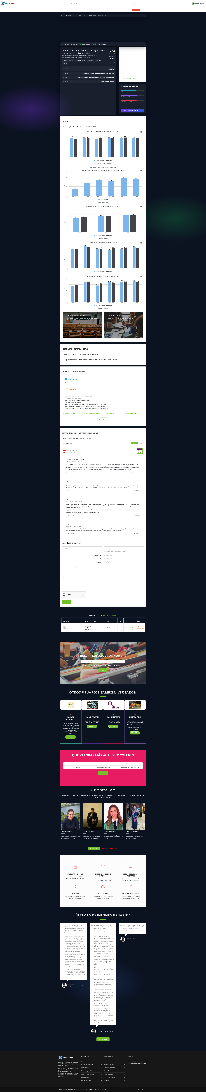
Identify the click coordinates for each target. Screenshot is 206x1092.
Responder (137, 472)
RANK (139, 451)
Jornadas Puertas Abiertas (88, 1061)
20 (73, 490)
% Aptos (109, 163)
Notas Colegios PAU (86, 1071)
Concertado (99, 665)
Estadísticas (103, 894)
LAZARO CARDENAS (71, 718)
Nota (97, 163)
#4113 (139, 452)
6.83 (140, 449)
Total (106, 202)
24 (68, 533)
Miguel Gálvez (88, 832)
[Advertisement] (103, 29)
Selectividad (112, 628)
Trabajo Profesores (95, 10)
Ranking (101, 202)
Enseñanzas (66, 44)
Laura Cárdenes (132, 832)
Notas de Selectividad (130, 894)
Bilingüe (118, 665)
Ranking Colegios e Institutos (103, 875)
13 (68, 515)
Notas (104, 10)
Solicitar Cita (115, 359)
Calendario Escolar (81, 60)
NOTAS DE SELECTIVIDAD (75, 315)
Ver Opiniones (104, 1039)
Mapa (94, 44)
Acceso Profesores (109, 1071)
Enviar (67, 602)
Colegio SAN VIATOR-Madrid (133, 940)
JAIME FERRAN (92, 717)
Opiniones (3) (102, 44)
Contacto (147, 10)
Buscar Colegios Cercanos (129, 78)
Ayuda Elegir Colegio (115, 10)
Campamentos (67, 10)
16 (68, 472)
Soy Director (102, 419)
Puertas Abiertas (85, 44)
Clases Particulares (80, 10)
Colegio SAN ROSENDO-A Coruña (75, 986)
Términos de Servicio (100, 1089)
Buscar (56, 10)
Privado (109, 665)
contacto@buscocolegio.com (138, 1063)
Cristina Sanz (66, 832)
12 (68, 490)
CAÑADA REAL (135, 717)
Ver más (70, 737)
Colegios (132, 10)
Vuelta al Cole (130, 628)
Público (89, 665)
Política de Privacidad (86, 1089)
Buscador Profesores (109, 1067)
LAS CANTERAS (113, 717)
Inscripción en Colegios (87, 1064)
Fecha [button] (133, 443)
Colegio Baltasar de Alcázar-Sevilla (105, 1031)
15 (73, 533)
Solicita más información (133, 110)
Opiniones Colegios (109, 1077)
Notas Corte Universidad (87, 1074)
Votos (140, 443)
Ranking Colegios (109, 1074)
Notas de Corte (120, 628)
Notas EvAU (75, 44)
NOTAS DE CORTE (113, 315)
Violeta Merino (110, 832)
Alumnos (102, 163)
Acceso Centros (108, 1061)
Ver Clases (95, 848)
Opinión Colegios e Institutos (130, 875)
